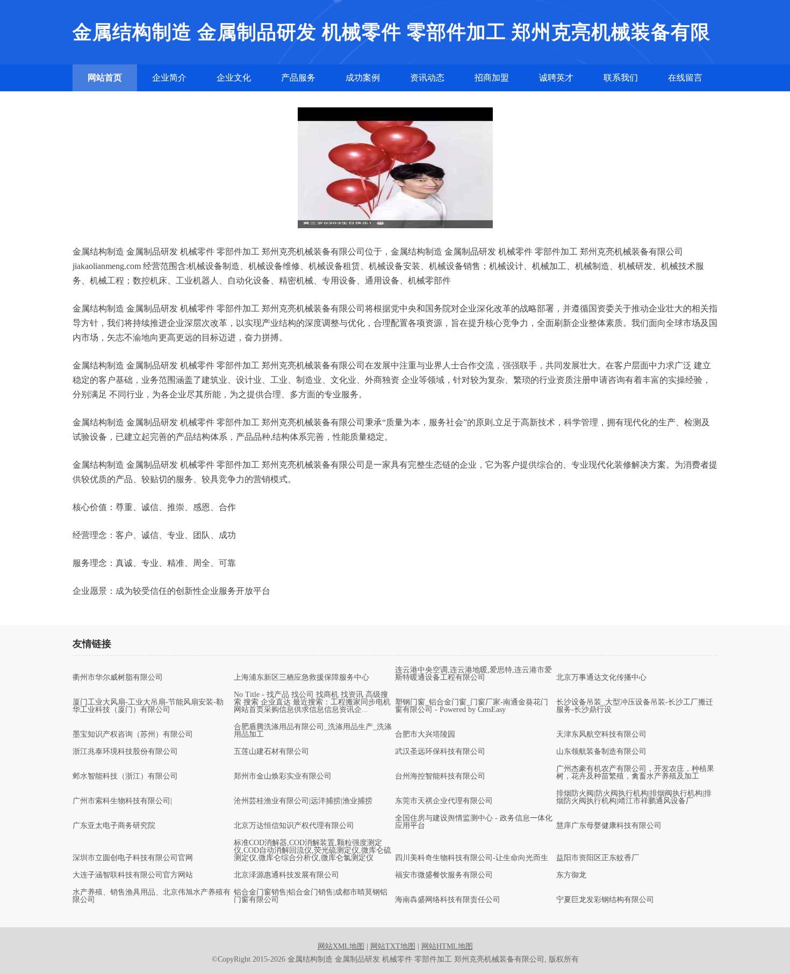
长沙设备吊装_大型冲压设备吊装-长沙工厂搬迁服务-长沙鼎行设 (634, 706)
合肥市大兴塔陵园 (425, 734)
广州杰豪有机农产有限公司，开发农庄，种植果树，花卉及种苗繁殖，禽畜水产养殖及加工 (635, 772)
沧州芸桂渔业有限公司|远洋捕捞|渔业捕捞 (303, 801)
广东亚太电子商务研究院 (114, 826)
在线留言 (685, 77)
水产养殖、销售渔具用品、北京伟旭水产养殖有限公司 (152, 896)
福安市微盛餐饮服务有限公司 (444, 875)
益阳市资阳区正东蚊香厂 (597, 858)
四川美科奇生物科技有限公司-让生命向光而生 (471, 858)
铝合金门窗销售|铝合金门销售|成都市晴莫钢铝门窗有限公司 (310, 896)
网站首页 (105, 77)
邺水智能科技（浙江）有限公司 (125, 776)
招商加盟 (492, 77)
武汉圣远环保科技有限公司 (440, 751)
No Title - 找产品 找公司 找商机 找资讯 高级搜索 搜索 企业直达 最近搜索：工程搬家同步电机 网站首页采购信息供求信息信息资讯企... (312, 702)
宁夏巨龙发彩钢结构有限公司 (605, 900)
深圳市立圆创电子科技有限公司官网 (133, 858)
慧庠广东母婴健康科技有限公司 (609, 826)
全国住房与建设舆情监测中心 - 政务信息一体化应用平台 (473, 822)
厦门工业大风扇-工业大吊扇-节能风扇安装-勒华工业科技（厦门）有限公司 (148, 706)
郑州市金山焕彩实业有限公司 (283, 776)
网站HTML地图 (447, 946)
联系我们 (621, 77)
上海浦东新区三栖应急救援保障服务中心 (301, 677)
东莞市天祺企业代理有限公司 (444, 801)
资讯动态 (427, 77)
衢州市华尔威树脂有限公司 (118, 677)
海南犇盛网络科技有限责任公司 (447, 900)
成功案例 (363, 77)
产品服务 (298, 77)
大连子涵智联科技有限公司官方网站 (133, 875)
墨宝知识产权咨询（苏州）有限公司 (133, 734)
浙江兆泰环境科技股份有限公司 (125, 751)
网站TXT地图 (392, 946)
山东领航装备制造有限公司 (601, 751)
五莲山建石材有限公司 (271, 751)
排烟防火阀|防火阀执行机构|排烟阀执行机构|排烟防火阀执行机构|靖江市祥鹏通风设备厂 (634, 797)
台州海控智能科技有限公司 (440, 776)
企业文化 (234, 77)
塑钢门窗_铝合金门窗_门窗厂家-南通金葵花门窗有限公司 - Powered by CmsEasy (471, 706)
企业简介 (169, 77)
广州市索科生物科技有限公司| (122, 801)
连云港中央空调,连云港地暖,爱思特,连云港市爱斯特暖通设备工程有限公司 (473, 673)
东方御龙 (571, 875)
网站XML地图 (341, 946)
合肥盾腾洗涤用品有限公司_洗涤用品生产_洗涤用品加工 (313, 730)
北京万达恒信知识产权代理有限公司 (294, 826)
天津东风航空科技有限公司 (601, 734)
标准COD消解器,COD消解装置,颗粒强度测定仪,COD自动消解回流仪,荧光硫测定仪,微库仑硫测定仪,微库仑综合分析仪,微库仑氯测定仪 (312, 850)
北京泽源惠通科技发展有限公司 (286, 875)
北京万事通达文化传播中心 (601, 677)
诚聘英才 (556, 77)
